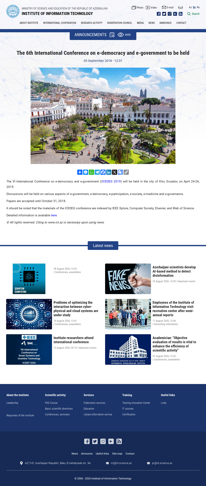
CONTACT (181, 22)
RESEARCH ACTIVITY (91, 22)
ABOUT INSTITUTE (29, 22)
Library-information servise (98, 414)
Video (154, 7)
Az (190, 7)
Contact (130, 453)
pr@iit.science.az (162, 463)
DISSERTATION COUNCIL (119, 22)
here (54, 215)
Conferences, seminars (57, 414)
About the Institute (17, 395)
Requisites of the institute (20, 415)
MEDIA (140, 22)
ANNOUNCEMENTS (90, 35)
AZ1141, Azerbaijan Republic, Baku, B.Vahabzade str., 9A (58, 463)
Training (127, 395)
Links (164, 402)
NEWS (152, 22)
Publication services (94, 402)
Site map (117, 453)
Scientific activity (55, 395)
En (194, 7)
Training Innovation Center (136, 402)
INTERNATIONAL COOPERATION (59, 22)
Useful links (168, 395)
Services (89, 395)
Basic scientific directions (59, 408)
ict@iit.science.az (121, 463)
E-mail (170, 7)
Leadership (12, 402)
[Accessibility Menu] (180, 7)
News (75, 453)
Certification (128, 414)
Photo (140, 7)
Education (89, 408)
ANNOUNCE (165, 22)
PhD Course (51, 402)
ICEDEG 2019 (111, 181)
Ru (198, 7)
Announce (87, 453)
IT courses (128, 408)
